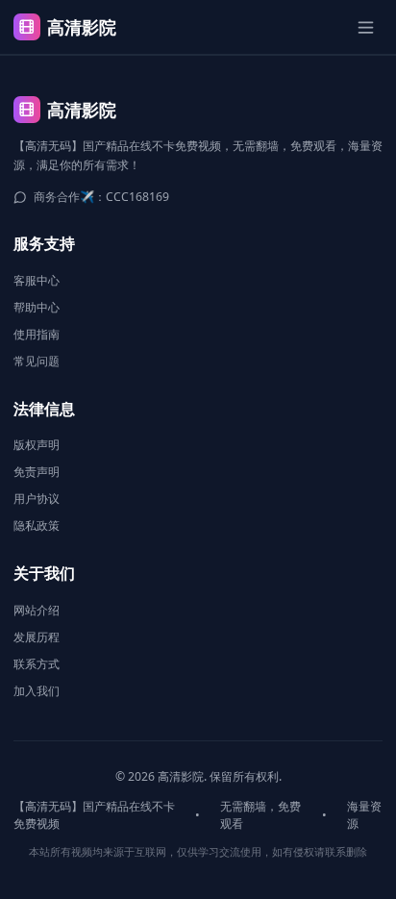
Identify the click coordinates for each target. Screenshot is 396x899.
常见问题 (36, 361)
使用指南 (36, 334)
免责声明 (36, 471)
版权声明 (36, 445)
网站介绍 (36, 610)
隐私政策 (36, 525)
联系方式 (36, 664)
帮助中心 (36, 307)
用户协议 (36, 498)
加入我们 (36, 691)
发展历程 (36, 637)
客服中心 (36, 280)
